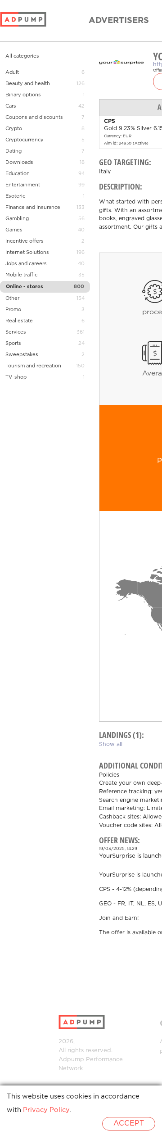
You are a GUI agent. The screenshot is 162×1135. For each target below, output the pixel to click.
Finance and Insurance (32, 207)
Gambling (17, 219)
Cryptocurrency (24, 140)
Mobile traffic (21, 275)
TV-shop (16, 377)
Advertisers (119, 20)
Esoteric (15, 196)
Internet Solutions (27, 252)
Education (17, 174)
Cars (10, 106)
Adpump (71, 1059)
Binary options (23, 95)
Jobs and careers (26, 264)
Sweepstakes (21, 355)
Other (12, 298)
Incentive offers (24, 241)
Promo (13, 309)
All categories (22, 56)
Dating (13, 151)
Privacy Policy (46, 1110)
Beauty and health (27, 83)
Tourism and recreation (33, 366)
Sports (13, 343)
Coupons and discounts (34, 117)
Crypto (13, 129)
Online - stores (24, 287)
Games (13, 230)
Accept (128, 1123)
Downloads (19, 162)
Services (15, 332)
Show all (110, 744)
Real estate (19, 321)
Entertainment (22, 185)
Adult (12, 72)
